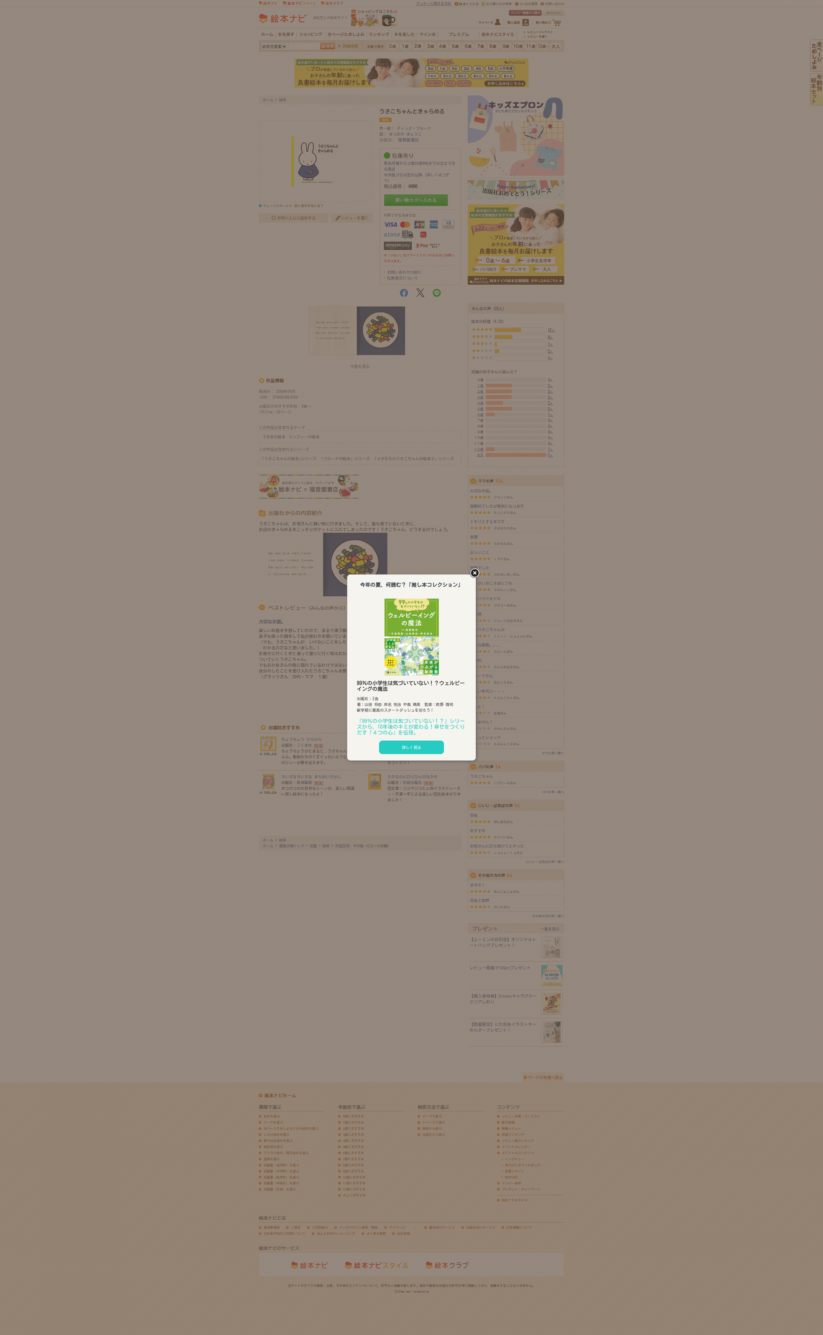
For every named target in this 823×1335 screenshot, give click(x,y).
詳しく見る (411, 747)
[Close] (476, 573)
